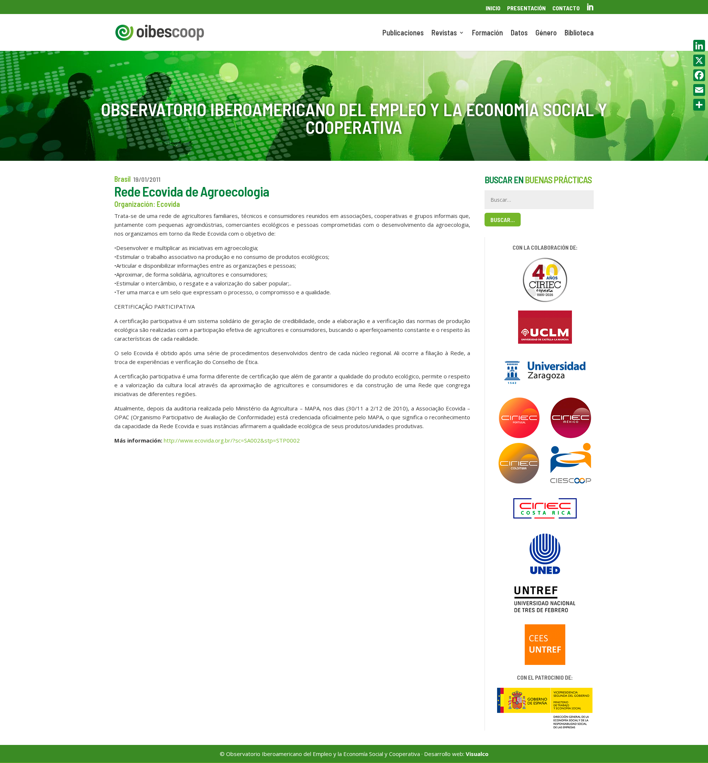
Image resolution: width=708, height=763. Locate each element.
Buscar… (502, 219)
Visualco (477, 753)
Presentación (526, 8)
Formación (487, 33)
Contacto (566, 8)
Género (546, 33)
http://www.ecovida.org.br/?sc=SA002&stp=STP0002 (232, 440)
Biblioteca (579, 33)
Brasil (122, 178)
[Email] (699, 90)
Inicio (493, 8)
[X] (699, 60)
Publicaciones (403, 33)
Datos (519, 33)
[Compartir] (699, 104)
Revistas (444, 33)
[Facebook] (699, 75)
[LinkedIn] (699, 45)
